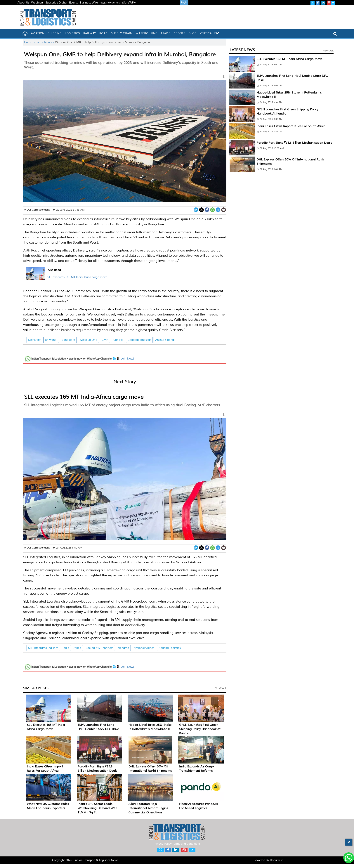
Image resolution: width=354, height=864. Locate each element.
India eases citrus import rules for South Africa (291, 126)
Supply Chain (121, 33)
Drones (179, 33)
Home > (30, 42)
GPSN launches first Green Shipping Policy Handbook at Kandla (200, 729)
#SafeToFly (129, 2)
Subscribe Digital (56, 2)
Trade (165, 33)
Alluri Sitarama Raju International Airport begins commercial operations (148, 808)
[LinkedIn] (196, 209)
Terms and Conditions (186, 844)
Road (103, 33)
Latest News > (45, 42)
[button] (124, 77)
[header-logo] (48, 17)
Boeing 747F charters (99, 648)
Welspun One (88, 340)
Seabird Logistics (170, 648)
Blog (193, 33)
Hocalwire (276, 860)
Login (184, 2)
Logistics (72, 33)
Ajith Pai (118, 340)
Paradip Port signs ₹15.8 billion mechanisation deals (294, 143)
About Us (23, 2)
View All (220, 688)
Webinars (37, 2)
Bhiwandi (51, 340)
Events (73, 2)
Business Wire (89, 2)
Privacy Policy (163, 844)
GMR (105, 340)
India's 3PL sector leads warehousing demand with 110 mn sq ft (97, 808)
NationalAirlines (143, 648)
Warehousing (146, 33)
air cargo (123, 648)
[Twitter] (201, 209)
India (66, 648)
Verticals (207, 33)
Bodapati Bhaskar (139, 340)
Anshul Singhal (165, 340)
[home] (24, 33)
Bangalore (68, 340)
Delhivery (34, 340)
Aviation (37, 33)
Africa (77, 648)
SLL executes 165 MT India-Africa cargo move (77, 277)
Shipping (55, 33)
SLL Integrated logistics (43, 648)
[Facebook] (207, 209)
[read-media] (35, 277)
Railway (89, 33)
